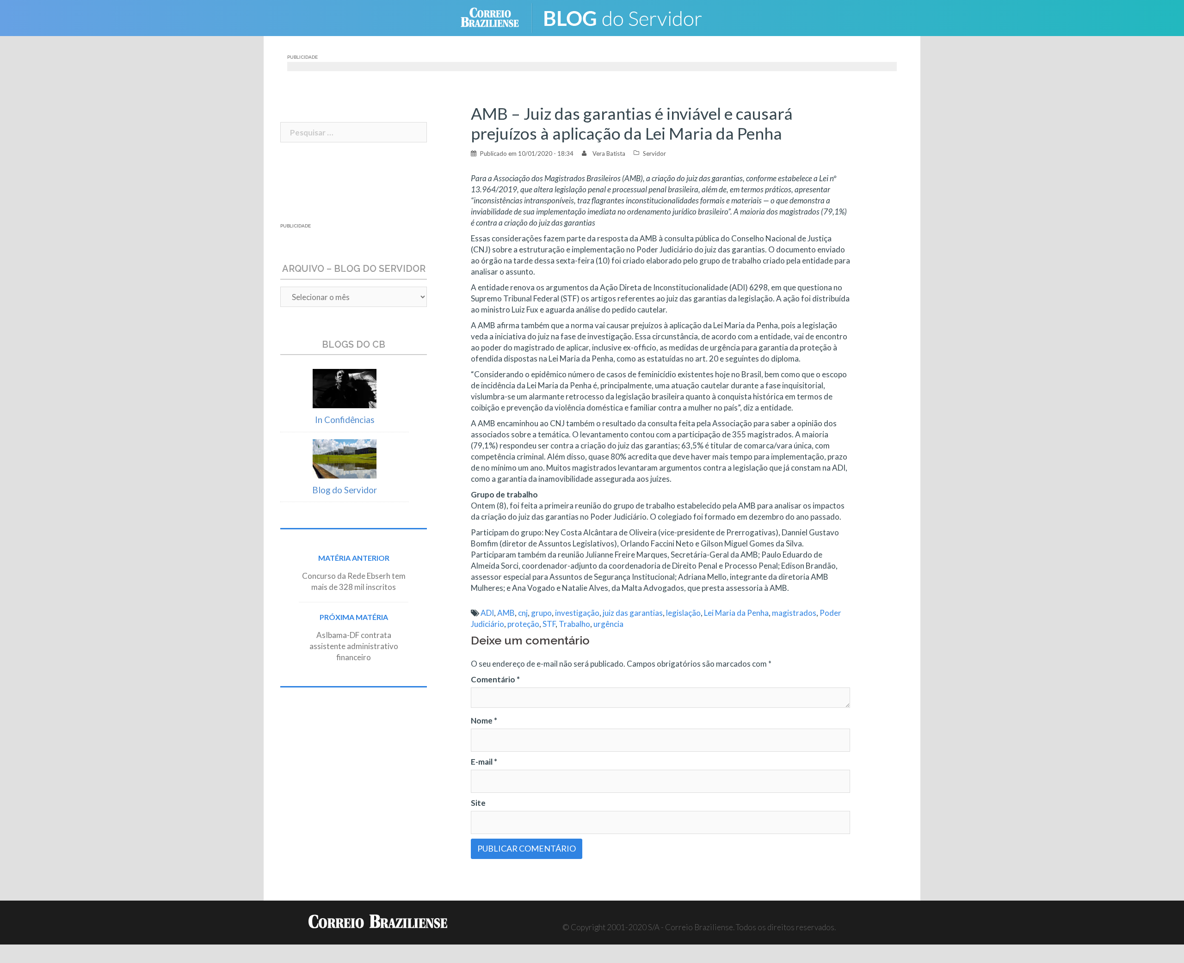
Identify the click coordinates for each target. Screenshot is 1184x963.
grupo (541, 613)
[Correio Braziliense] (497, 17)
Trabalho (574, 624)
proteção (523, 624)
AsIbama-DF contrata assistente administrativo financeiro (353, 646)
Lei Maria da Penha (736, 613)
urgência (608, 624)
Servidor (654, 153)
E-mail (484, 762)
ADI (487, 613)
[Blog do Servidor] (629, 17)
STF (549, 624)
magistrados (794, 613)
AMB (506, 613)
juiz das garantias (633, 613)
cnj (523, 613)
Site (478, 803)
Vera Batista (608, 153)
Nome (484, 720)
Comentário (495, 679)
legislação (683, 613)
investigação (577, 613)
